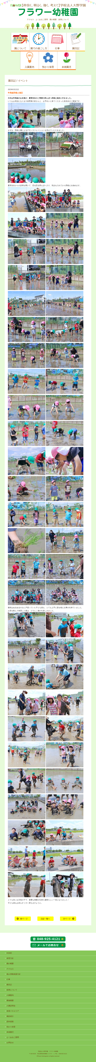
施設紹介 (10, 1016)
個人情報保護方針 (14, 974)
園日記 (9, 985)
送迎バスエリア (13, 1011)
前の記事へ (23, 918)
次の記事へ (68, 918)
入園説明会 (11, 1006)
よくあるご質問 (42, 19)
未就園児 (10, 1032)
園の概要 (53, 19)
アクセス (30, 19)
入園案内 (10, 995)
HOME (45, 918)
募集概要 (10, 1000)
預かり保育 (11, 1027)
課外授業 (10, 1022)
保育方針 (10, 958)
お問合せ (10, 1043)
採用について (63, 19)
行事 (8, 979)
